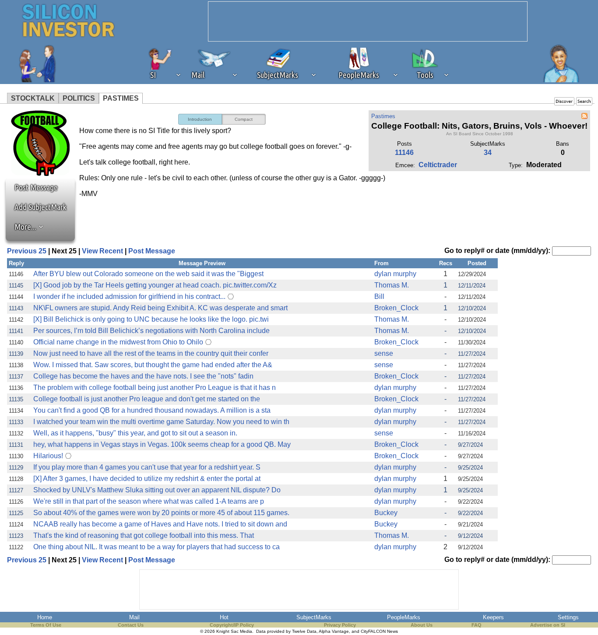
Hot (224, 617)
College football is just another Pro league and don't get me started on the (146, 399)
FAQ (476, 625)
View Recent (102, 251)
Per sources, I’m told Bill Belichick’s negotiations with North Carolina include (151, 330)
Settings (568, 617)
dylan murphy (395, 273)
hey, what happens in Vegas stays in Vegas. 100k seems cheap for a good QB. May (162, 444)
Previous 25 (26, 251)
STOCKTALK (33, 98)
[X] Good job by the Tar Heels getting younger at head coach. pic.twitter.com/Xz (155, 285)
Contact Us (131, 625)
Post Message (31, 187)
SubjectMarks (313, 617)
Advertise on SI (547, 625)
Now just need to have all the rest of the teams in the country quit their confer (150, 353)
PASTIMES (121, 98)
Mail (134, 617)
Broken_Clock (396, 308)
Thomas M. (391, 285)
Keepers (493, 617)
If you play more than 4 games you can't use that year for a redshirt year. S (146, 467)
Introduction (200, 119)
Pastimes (383, 116)
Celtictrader (438, 164)
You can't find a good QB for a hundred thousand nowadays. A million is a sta (152, 410)
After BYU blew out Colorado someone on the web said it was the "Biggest (148, 273)
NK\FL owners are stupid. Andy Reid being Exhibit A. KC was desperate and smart (160, 308)
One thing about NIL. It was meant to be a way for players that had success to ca (156, 547)
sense (383, 353)
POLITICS (79, 98)
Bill (379, 296)
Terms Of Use (45, 625)
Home (44, 617)
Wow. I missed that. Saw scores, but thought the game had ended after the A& (152, 364)
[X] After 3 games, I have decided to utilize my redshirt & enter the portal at (146, 478)
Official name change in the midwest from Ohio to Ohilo (118, 342)
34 (488, 152)
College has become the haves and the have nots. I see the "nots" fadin (143, 376)
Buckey (385, 512)
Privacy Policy (340, 625)
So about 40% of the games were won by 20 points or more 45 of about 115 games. (161, 512)
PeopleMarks (403, 617)
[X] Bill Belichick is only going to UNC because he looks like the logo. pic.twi (151, 319)
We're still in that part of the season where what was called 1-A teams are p (148, 501)
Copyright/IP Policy (232, 625)
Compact (244, 119)
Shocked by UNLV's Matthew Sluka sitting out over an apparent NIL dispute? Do (157, 490)
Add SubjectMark (40, 207)
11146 (404, 152)
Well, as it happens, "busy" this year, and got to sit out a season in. (135, 433)
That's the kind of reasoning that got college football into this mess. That (143, 535)
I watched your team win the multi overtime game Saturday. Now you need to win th (161, 421)
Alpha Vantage (334, 631)
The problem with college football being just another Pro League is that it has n (154, 387)
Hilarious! (48, 456)
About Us (422, 625)
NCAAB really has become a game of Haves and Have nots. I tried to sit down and (160, 524)
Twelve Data (304, 631)
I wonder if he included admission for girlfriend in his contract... (129, 296)
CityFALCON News (379, 631)
